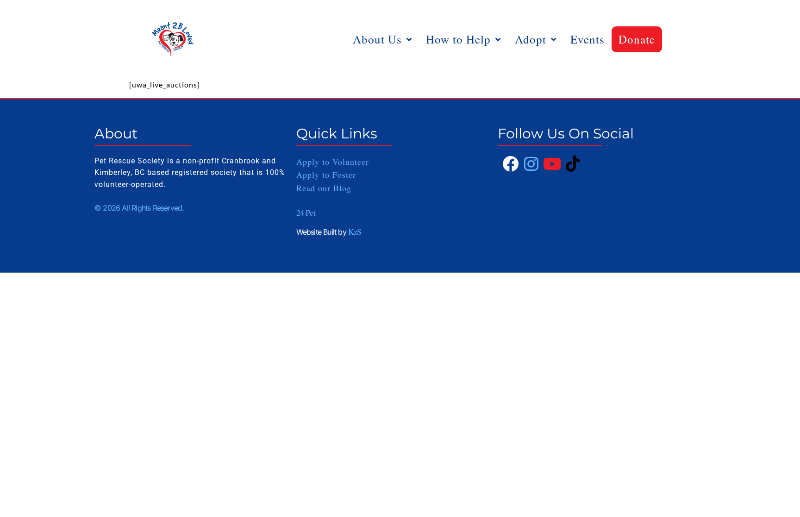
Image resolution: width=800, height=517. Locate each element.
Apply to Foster (327, 174)
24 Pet (305, 212)
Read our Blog (323, 187)
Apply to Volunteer (332, 161)
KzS (355, 231)
